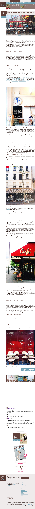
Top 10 (22, 484)
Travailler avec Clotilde (9, 486)
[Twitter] (22, 1)
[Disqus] (20, 394)
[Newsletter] (26, 1)
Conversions (22, 493)
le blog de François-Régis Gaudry (27, 80)
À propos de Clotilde (24, 480)
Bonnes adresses (10, 9)
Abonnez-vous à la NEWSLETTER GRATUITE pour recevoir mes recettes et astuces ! (27, 369)
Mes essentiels (23, 481)
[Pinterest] (23, 1)
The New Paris (13, 78)
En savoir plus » (15, 484)
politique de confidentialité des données (27, 504)
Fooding (7, 79)
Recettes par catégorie (24, 485)
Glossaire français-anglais (24, 494)
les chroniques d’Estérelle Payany (11, 80)
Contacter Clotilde (9, 485)
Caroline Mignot (25, 77)
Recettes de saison (23, 487)
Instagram (8, 209)
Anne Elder (19, 35)
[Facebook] (21, 1)
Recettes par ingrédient (24, 486)
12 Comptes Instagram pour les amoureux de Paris (17, 216)
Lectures (22, 495)
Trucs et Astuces (23, 490)
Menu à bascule (1, 1)
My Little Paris (16, 79)
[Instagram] (25, 1)
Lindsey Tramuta (30, 77)
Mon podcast (23, 482)
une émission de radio (22, 81)
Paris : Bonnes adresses (24, 491)
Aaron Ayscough (19, 78)
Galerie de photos (23, 488)
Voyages (22, 492)
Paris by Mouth (25, 79)
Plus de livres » (17, 440)
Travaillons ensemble (24, 483)
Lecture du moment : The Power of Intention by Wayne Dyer (16, 436)
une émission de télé (15, 81)
